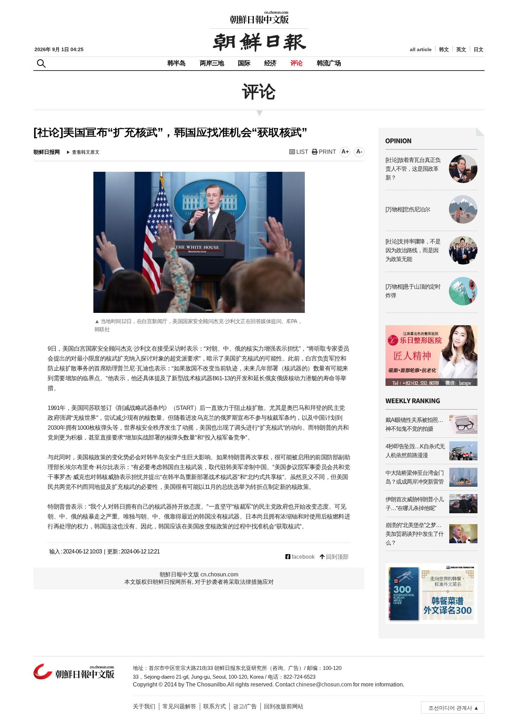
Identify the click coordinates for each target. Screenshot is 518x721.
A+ (345, 151)
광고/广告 (245, 706)
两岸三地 (212, 63)
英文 (461, 49)
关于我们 (144, 706)
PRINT (326, 152)
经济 (270, 63)
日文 (478, 49)
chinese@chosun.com (324, 684)
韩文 (444, 49)
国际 (244, 63)
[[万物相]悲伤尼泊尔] (431, 222)
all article (421, 49)
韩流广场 (329, 63)
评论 (296, 63)
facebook (302, 557)
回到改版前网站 (283, 706)
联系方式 (214, 706)
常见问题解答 (179, 706)
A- (359, 151)
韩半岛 (176, 63)
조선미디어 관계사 (450, 708)
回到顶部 (337, 557)
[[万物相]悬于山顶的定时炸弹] (431, 304)
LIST (301, 152)
